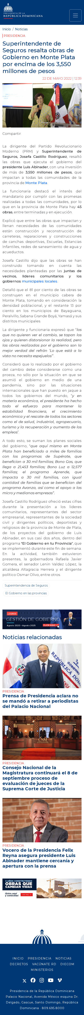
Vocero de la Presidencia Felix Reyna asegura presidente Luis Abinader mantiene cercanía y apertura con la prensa (38, 858)
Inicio (6, 29)
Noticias (21, 29)
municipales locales (39, 281)
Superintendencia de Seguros (26, 585)
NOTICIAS (63, 958)
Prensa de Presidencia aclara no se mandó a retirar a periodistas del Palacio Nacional (40, 701)
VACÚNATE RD (44, 964)
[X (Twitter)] (24, 980)
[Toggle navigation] (75, 15)
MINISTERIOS (42, 970)
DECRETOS (19, 964)
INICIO (18, 958)
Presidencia (14, 36)
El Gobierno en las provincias (26, 593)
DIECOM (67, 964)
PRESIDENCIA (39, 958)
